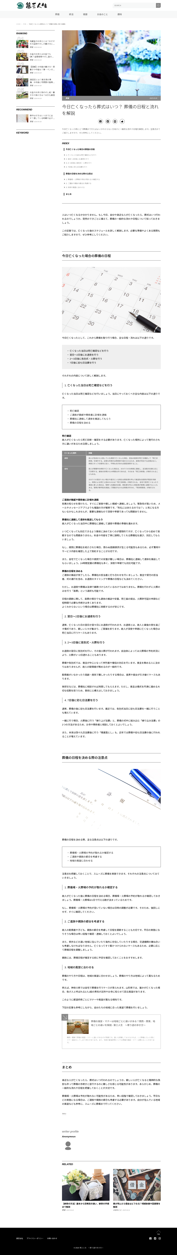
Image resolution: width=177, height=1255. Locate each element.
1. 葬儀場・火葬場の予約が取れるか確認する (83, 179)
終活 (71, 14)
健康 (85, 14)
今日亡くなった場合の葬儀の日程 (80, 149)
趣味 (120, 14)
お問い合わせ (52, 1238)
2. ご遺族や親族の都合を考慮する (78, 183)
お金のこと (102, 14)
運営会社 (19, 1238)
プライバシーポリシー (35, 1238)
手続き (64, 1114)
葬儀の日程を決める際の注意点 (79, 174)
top (158, 1234)
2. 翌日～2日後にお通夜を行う (77, 159)
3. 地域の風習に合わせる (75, 187)
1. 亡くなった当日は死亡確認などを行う (81, 155)
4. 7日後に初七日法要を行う (76, 167)
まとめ (69, 194)
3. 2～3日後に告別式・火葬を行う (79, 163)
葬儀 (57, 14)
